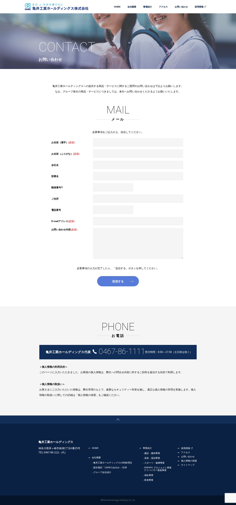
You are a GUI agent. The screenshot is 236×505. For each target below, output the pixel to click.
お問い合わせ (181, 6)
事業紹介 (147, 6)
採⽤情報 (185, 448)
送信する (118, 281)
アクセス (163, 6)
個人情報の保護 (189, 460)
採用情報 (199, 6)
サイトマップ (188, 465)
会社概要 (131, 6)
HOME (117, 6)
